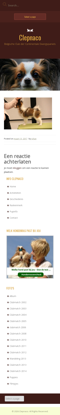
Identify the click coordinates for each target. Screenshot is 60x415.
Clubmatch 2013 (18, 364)
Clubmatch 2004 (18, 314)
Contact (14, 217)
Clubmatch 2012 (18, 352)
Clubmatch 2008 (18, 333)
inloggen (17, 167)
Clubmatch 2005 (18, 321)
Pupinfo (14, 211)
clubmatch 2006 (18, 327)
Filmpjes (14, 383)
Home (13, 186)
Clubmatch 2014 (18, 371)
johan (33, 138)
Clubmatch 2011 (18, 346)
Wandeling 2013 (18, 358)
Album (13, 296)
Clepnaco (30, 37)
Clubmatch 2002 (18, 302)
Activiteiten (15, 192)
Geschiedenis (16, 199)
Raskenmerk (16, 205)
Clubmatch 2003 (18, 308)
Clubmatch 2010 (18, 339)
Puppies (14, 377)
